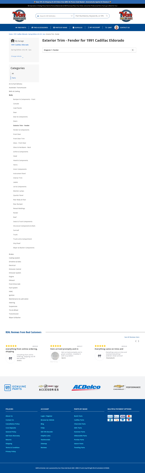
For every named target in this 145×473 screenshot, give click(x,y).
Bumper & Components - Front (24, 99)
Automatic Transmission (17, 88)
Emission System (15, 273)
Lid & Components (19, 187)
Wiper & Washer (15, 318)
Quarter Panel (18, 195)
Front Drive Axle (14, 284)
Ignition (11, 295)
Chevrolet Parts (80, 424)
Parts (14, 78)
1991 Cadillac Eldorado (20, 34)
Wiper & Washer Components (23, 248)
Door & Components (20, 117)
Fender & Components (21, 130)
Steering (12, 303)
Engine (11, 277)
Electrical (12, 265)
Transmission (14, 314)
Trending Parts (79, 447)
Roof (14, 217)
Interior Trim (17, 178)
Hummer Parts (79, 432)
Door (15, 112)
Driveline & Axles (15, 262)
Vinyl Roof (16, 243)
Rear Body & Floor (19, 200)
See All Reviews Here (131, 337)
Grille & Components (20, 152)
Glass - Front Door (19, 143)
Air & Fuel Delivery (15, 84)
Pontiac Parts (79, 440)
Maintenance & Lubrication (18, 299)
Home (11, 34)
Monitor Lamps (18, 191)
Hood (15, 156)
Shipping (9, 444)
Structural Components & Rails (24, 226)
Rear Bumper (18, 204)
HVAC (11, 291)
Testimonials (45, 440)
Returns (8, 440)
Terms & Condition (12, 447)
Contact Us (125, 27)
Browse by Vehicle (47, 420)
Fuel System (13, 288)
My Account (94, 27)
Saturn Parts (78, 444)
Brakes (11, 254)
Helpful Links (45, 436)
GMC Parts (78, 428)
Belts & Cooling (14, 91)
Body (11, 95)
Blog (42, 424)
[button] (136, 341)
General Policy (11, 432)
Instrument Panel (19, 173)
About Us (9, 416)
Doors (15, 121)
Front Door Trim (19, 139)
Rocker (15, 213)
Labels (15, 182)
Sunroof (16, 230)
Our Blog (78, 27)
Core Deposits (11, 428)
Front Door (17, 134)
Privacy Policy (11, 451)
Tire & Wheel (13, 310)
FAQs (43, 428)
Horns (15, 165)
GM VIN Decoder (47, 432)
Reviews (44, 447)
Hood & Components (20, 160)
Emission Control (15, 269)
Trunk (15, 235)
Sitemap (44, 444)
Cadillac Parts (79, 420)
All (13, 73)
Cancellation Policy (13, 424)
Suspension (13, 306)
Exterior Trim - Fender (21, 125)
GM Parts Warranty (13, 436)
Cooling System (14, 258)
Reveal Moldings (19, 208)
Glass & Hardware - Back (22, 147)
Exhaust (12, 280)
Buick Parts (78, 416)
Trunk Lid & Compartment (22, 239)
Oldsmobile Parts (80, 436)
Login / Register (46, 416)
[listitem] (22, 354)
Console (16, 104)
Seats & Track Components (22, 221)
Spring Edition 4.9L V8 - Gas (36, 34)
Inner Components (20, 169)
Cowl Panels (17, 108)
